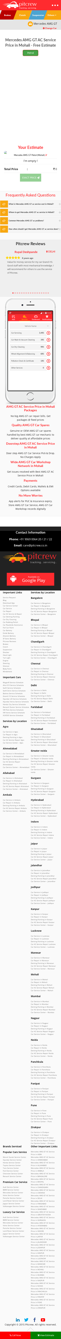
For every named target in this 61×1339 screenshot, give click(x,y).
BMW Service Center (11, 1190)
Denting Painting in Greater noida (44, 761)
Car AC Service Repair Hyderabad (44, 813)
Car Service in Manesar (40, 958)
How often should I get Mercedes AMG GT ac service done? (33, 229)
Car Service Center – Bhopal (42, 636)
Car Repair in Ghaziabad (40, 737)
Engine (5, 660)
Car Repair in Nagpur (39, 1026)
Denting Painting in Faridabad (43, 718)
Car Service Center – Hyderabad (43, 816)
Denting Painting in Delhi (41, 696)
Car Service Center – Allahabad (15, 789)
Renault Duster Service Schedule (16, 707)
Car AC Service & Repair (12, 614)
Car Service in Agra (10, 732)
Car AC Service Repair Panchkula (44, 1075)
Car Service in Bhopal (39, 625)
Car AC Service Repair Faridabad (44, 720)
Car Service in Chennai (40, 668)
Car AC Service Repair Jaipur (42, 857)
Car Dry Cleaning (9, 619)
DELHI (51, 252)
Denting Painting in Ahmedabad (15, 759)
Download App (9, 603)
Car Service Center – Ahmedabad (16, 767)
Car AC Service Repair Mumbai (43, 1009)
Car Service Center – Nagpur (42, 1034)
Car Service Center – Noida (42, 1056)
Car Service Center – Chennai (42, 679)
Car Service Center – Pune (41, 1121)
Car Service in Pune (38, 1110)
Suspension (7, 649)
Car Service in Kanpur (39, 914)
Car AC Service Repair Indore (42, 835)
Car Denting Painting (11, 616)
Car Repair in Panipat (39, 1091)
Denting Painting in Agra (12, 737)
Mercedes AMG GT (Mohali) (29, 155)
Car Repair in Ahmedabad (13, 756)
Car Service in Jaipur (39, 848)
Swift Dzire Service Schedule (14, 690)
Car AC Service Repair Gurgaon (43, 791)
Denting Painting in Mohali (41, 985)
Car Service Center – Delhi (41, 701)
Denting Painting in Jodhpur (42, 898)
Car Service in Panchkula (41, 1067)
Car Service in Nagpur (39, 1023)
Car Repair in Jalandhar (40, 873)
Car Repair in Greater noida (42, 758)
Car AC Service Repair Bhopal (42, 633)
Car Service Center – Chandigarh (44, 658)
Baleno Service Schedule (13, 693)
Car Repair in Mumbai (39, 1004)
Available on (33, 579)
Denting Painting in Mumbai (42, 1007)
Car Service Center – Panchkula (43, 1078)
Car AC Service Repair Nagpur (43, 1031)
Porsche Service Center (12, 1198)
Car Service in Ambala (12, 800)
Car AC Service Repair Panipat (43, 1097)
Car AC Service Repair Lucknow (43, 944)
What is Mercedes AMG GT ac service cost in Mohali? (31, 204)
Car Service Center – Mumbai (42, 1012)
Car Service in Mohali (39, 979)
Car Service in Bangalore (40, 603)
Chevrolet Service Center (13, 1173)
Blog (4, 600)
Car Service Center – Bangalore (43, 614)
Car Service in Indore (39, 827)
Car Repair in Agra (10, 734)
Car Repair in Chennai (39, 671)
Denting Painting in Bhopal (41, 630)
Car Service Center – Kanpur (42, 925)
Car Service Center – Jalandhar (43, 881)
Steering (6, 663)
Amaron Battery (9, 636)
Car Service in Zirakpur (40, 1132)
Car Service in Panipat (40, 1088)
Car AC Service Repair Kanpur (42, 922)
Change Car (51, 28)
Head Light (7, 655)
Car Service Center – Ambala (14, 811)
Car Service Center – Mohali (42, 990)
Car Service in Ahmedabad (13, 753)
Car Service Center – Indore (42, 838)
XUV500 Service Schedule (13, 715)
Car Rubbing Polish (10, 622)
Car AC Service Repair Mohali (42, 987)
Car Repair (7, 611)
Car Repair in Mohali (39, 982)
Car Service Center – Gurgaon (42, 794)
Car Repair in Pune (38, 1113)
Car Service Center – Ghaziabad (43, 745)
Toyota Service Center (12, 1165)
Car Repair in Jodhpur (39, 895)
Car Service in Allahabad (13, 778)
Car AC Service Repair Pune (42, 1119)
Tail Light (6, 658)
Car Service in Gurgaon (40, 783)
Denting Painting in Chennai (42, 674)
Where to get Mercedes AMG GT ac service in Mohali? (31, 212)
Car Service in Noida (39, 1045)
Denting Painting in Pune (41, 1116)
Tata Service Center (11, 1168)
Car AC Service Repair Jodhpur (43, 900)
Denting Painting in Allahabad (15, 783)
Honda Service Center (11, 1162)
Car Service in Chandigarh (41, 647)
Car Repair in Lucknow (40, 938)
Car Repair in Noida (39, 1048)
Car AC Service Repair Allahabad (16, 786)
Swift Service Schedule (12, 688)
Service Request (9, 597)
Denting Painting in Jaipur (41, 854)
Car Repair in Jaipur (39, 851)
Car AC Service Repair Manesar (43, 966)
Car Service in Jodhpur (40, 892)
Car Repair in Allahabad (12, 781)
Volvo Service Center (11, 1195)
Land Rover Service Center (13, 1201)
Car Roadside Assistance (13, 625)
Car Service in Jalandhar (40, 870)
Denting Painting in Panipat (42, 1094)
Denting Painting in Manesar (42, 963)
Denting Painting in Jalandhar (43, 876)
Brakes (5, 644)
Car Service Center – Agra (13, 743)
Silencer (6, 666)
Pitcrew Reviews (30, 244)
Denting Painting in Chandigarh (43, 652)
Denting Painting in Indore (41, 832)
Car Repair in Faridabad (40, 715)
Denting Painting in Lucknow (42, 941)
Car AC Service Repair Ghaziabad (44, 742)
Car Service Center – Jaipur (41, 859)
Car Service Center (10, 605)
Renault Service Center (12, 1176)
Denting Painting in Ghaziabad (43, 739)
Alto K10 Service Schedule (13, 685)
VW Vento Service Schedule (14, 712)
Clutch (5, 647)
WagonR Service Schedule (13, 682)
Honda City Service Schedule (14, 704)
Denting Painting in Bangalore (43, 608)
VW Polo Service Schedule (13, 710)
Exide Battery (8, 633)
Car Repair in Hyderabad (41, 807)
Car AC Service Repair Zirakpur (43, 1140)
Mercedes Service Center (13, 1192)
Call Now (16, 1335)
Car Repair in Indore (39, 829)
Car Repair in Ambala (11, 802)
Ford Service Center (11, 1171)
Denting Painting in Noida (41, 1050)
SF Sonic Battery (9, 638)
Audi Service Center (11, 1187)
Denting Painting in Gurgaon (42, 788)
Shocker (6, 652)
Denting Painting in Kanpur (42, 919)
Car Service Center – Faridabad (43, 723)
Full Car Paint (8, 627)
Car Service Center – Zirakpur (42, 1143)
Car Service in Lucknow (40, 936)
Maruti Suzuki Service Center (14, 1157)
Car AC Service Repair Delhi (42, 698)
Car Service (7, 608)
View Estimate (46, 1335)
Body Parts (7, 669)
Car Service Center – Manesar (43, 968)
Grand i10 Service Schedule (14, 696)
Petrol (30, 52)
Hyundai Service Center (12, 1160)
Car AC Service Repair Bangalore (44, 611)
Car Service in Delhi (39, 690)
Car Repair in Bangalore (40, 606)
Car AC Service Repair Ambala (15, 808)
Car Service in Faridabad (40, 712)
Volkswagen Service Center (14, 1206)
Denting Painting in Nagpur (42, 1028)
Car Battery (7, 630)
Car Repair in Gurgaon (40, 786)
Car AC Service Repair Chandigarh (44, 655)
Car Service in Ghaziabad (41, 734)
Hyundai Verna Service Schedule (16, 701)
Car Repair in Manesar (40, 960)
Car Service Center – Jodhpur (42, 903)
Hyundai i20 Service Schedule (15, 699)
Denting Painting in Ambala (14, 805)
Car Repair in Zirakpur (40, 1135)
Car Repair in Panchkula (40, 1069)
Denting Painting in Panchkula (43, 1072)
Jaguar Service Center (11, 1203)
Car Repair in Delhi (38, 693)
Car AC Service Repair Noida (42, 1053)
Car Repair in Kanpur (39, 917)
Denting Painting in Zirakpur (42, 1138)
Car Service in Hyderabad (41, 805)
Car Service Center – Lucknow (43, 947)
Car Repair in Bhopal (39, 627)
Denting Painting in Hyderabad (43, 810)
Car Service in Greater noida (42, 756)
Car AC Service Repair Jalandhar (43, 878)
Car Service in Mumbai (40, 1001)
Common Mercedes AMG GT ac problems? (26, 221)
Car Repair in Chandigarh (41, 649)
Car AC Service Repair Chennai (43, 677)
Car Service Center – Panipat (42, 1099)
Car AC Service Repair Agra (13, 740)
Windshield (7, 671)
